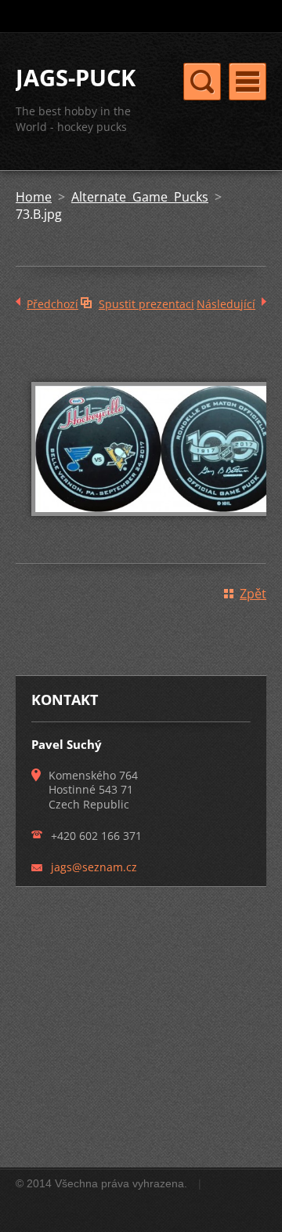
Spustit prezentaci (146, 303)
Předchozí (52, 303)
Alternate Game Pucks (139, 196)
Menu (247, 81)
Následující (226, 303)
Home (34, 196)
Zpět (253, 593)
